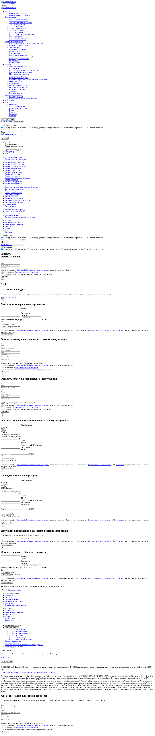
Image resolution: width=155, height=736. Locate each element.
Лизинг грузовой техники (18, 21)
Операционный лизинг (17, 49)
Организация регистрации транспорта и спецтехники (28, 80)
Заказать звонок (18, 122)
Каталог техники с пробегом (19, 15)
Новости (12, 110)
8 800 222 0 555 (6, 122)
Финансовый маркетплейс (18, 85)
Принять (4, 590)
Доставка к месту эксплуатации (20, 72)
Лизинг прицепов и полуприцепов (21, 34)
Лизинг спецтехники (16, 26)
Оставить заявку (9, 119)
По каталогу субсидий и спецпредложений (45, 128)
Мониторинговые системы (19, 74)
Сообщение (5, 454)
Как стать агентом (15, 93)
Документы (9, 595)
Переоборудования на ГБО (19, 59)
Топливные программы (17, 76)
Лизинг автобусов (15, 36)
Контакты (12, 116)
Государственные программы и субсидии (24, 99)
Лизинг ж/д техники (16, 30)
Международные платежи (18, 87)
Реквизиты (13, 114)
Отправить (5, 276)
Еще (6, 102)
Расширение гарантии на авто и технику (24, 70)
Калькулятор (9, 100)
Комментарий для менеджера (11, 320)
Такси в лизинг (14, 47)
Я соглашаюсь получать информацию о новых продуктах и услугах (27, 274)
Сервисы (8, 64)
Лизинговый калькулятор (14, 601)
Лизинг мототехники (17, 32)
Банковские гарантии (17, 89)
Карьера (12, 112)
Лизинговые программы (14, 42)
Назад (5, 138)
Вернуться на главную (9, 297)
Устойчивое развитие (12, 618)
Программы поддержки (13, 95)
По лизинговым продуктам (73, 128)
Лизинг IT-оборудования (18, 38)
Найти (23, 240)
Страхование (14, 83)
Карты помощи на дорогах (18, 78)
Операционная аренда (13, 641)
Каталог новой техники (17, 13)
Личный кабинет (8, 4)
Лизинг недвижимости (17, 40)
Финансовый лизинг (12, 627)
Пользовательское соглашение (44, 672)
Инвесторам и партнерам (18, 108)
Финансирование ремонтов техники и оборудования (24, 645)
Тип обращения (26, 425)
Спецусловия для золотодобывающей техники (26, 43)
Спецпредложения (16, 97)
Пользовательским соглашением (26, 272)
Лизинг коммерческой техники (20, 23)
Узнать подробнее (14, 590)
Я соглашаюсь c (20, 272)
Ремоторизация (14, 61)
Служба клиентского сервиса (15, 605)
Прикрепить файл (17, 363)
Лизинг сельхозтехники (17, 28)
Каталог (8, 11)
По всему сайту (9, 128)
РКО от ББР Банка (16, 81)
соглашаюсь (120, 330)
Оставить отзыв (7, 661)
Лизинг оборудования (17, 25)
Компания (13, 104)
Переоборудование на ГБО (14, 647)
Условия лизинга (11, 17)
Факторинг (13, 91)
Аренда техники (15, 53)
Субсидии (8, 597)
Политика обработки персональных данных (17, 672)
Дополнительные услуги (18, 66)
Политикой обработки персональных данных (33, 270)
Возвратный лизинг (16, 51)
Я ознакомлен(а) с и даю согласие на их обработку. (38, 270)
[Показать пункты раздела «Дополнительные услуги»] (24, 210)
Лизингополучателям (17, 106)
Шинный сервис (15, 68)
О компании (9, 610)
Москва (4, 6)
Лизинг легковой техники (18, 19)
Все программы (15, 62)
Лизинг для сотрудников (18, 55)
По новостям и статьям (94, 128)
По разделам (22, 128)
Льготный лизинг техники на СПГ (21, 57)
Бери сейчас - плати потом (18, 45)
